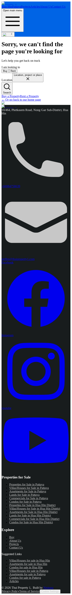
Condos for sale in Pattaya (25, 577)
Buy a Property (11, 96)
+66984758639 (11, 186)
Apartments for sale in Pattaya (27, 574)
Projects (26, 6)
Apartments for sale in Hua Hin (28, 564)
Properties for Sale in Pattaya (26, 484)
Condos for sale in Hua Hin (26, 567)
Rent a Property (29, 96)
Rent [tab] (13, 71)
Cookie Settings (50, 591)
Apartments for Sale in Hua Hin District (33, 512)
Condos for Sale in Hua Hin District (31, 522)
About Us (46, 6)
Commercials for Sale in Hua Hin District (34, 518)
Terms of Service (29, 591)
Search (7, 92)
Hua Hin (7, 6)
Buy (11, 537)
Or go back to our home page (21, 99)
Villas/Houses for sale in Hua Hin (29, 560)
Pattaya (16, 6)
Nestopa (48, 587)
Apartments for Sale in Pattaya (27, 491)
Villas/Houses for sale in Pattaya (28, 570)
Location (7, 80)
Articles (35, 6)
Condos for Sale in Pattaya (25, 501)
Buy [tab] (5, 71)
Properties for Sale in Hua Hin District (32, 505)
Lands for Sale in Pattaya (24, 494)
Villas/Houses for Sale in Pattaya (29, 488)
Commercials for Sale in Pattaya (28, 498)
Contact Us (58, 6)
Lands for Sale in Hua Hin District (30, 515)
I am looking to (11, 67)
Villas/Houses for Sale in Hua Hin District (34, 508)
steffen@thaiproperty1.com (18, 259)
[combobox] (8, 34)
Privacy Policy (10, 591)
